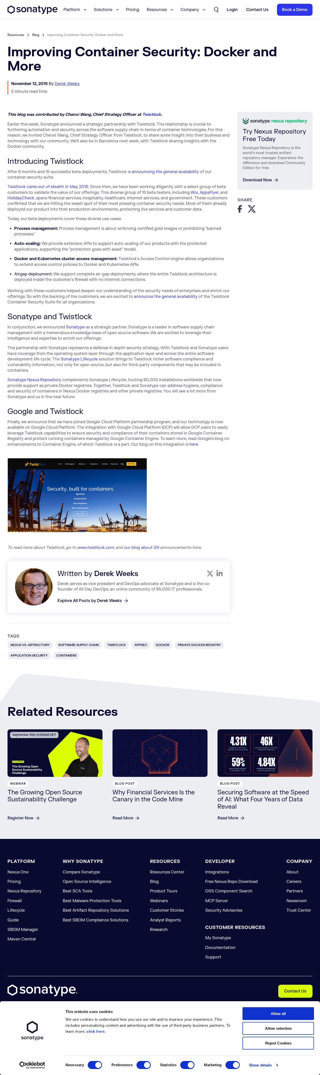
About (292, 872)
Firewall (15, 900)
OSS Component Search (228, 891)
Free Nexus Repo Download (231, 881)
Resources (16, 35)
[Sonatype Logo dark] (33, 12)
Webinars (159, 900)
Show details (260, 1065)
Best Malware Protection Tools (92, 900)
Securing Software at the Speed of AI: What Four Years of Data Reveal (263, 800)
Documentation (220, 947)
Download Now (257, 179)
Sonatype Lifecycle (79, 359)
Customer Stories (167, 910)
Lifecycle (16, 910)
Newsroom (296, 900)
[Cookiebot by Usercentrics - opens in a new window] (32, 1065)
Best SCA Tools (77, 891)
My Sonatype (218, 937)
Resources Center (167, 872)
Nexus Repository (25, 891)
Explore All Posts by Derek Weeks (90, 600)
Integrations (217, 872)
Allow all (278, 1013)
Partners (294, 891)
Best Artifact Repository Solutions (96, 910)
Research (159, 929)
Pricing (132, 10)
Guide (13, 920)
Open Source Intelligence (87, 881)
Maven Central (22, 939)
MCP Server (216, 900)
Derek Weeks (67, 83)
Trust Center (298, 910)
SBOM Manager (23, 929)
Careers (293, 881)
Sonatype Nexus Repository (34, 379)
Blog (35, 35)
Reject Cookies (278, 1043)
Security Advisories (223, 910)
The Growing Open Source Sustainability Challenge (45, 796)
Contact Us (295, 991)
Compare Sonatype (81, 872)
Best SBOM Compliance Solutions (95, 920)
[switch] (143, 1065)
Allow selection (278, 1028)
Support (213, 957)
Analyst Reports (165, 920)
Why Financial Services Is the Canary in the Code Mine (153, 796)
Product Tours (163, 891)
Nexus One (18, 872)
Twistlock (151, 114)
